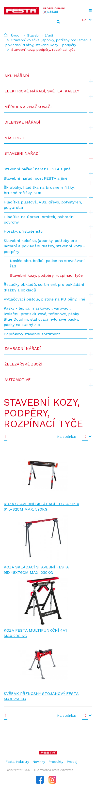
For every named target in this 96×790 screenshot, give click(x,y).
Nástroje (14, 138)
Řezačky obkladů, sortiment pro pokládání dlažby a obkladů (44, 287)
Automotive (17, 379)
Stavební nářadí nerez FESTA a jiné (37, 169)
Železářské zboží (23, 364)
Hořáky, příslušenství (24, 231)
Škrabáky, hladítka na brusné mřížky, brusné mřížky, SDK (39, 190)
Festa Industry (17, 762)
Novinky (38, 762)
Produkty (55, 762)
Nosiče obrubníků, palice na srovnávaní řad (47, 263)
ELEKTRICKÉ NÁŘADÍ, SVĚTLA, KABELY (41, 91)
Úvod (15, 35)
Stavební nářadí (40, 35)
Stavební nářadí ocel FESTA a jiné (35, 178)
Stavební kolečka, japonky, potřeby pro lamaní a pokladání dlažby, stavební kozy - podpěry (44, 246)
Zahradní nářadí (22, 348)
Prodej (72, 762)
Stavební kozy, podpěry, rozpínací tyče (46, 275)
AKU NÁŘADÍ (16, 75)
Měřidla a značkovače (28, 106)
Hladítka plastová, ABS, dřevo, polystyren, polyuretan (43, 205)
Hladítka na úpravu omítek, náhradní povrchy (39, 219)
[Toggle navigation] (90, 11)
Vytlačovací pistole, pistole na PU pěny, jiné (44, 299)
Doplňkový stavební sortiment (32, 334)
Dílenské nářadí (22, 122)
